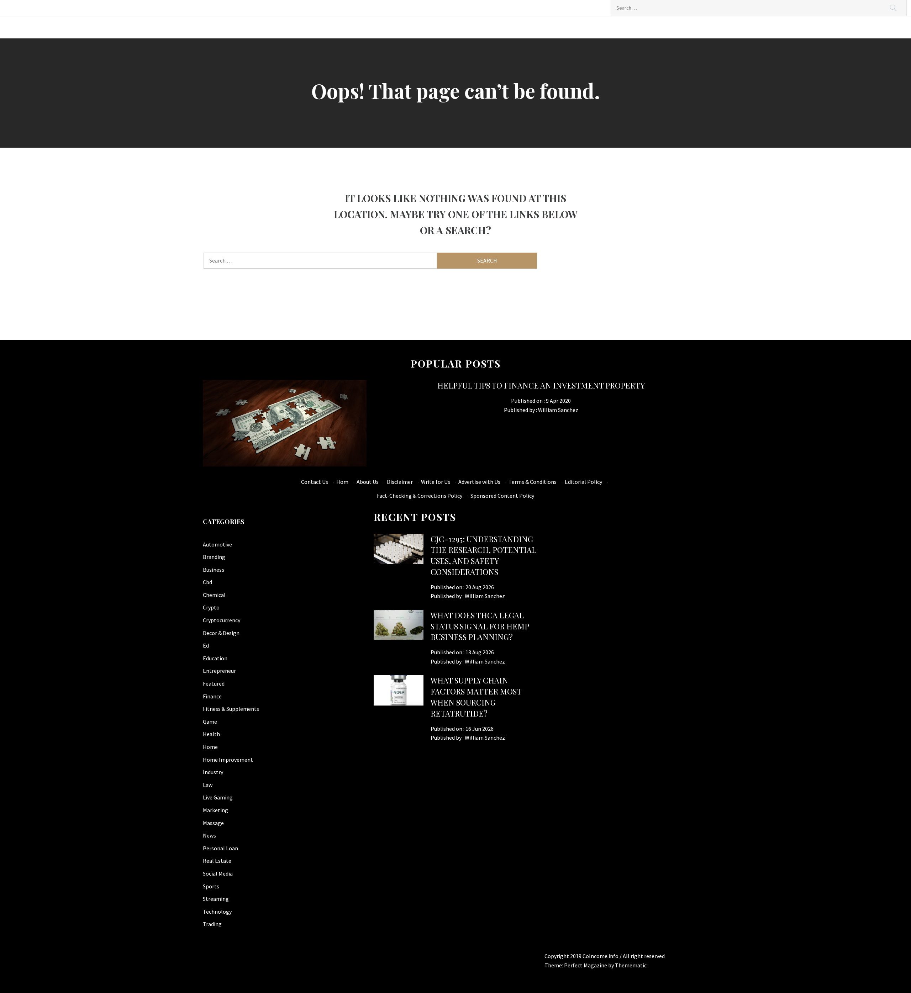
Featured (214, 683)
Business (213, 569)
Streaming (216, 898)
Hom (342, 481)
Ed (206, 645)
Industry (213, 772)
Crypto (211, 607)
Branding (214, 556)
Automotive (217, 544)
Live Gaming (218, 797)
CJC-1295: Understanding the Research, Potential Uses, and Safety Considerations (483, 555)
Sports (211, 886)
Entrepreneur (219, 670)
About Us (368, 481)
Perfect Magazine (586, 965)
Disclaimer (400, 481)
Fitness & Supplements (231, 708)
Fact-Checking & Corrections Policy (419, 495)
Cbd (207, 582)
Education (215, 658)
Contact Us (314, 481)
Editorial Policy (583, 481)
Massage (213, 822)
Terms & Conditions (533, 481)
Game (210, 721)
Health (211, 734)
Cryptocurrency (221, 620)
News (209, 835)
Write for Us (435, 481)
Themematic (631, 965)
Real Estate (217, 860)
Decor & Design (221, 633)
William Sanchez (558, 409)
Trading (212, 924)
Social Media (218, 873)
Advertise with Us (479, 481)
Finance (212, 696)
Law (207, 784)
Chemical (214, 594)
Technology (217, 911)
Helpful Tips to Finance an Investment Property (541, 385)
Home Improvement (228, 759)
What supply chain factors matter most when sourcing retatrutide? (476, 696)
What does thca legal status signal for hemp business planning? (480, 626)
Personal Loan (220, 848)
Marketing (215, 810)
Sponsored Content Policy (502, 495)
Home (210, 746)
